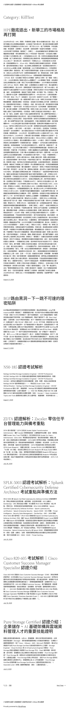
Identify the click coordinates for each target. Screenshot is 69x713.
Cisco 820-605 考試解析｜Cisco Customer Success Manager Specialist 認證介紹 (30, 563)
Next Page (61, 685)
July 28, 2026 (7, 463)
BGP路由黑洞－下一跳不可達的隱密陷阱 (33, 301)
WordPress (22, 706)
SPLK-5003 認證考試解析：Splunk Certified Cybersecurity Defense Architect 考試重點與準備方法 (33, 487)
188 (10, 685)
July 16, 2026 (7, 603)
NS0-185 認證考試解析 (23, 367)
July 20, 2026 (7, 539)
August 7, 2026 (8, 400)
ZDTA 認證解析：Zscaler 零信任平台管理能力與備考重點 (33, 421)
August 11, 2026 (8, 348)
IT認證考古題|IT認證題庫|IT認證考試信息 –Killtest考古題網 (23, 4)
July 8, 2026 (7, 669)
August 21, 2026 (8, 279)
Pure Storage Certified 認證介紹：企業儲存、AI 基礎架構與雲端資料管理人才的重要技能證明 (33, 627)
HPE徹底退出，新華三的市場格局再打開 (34, 32)
